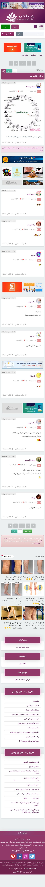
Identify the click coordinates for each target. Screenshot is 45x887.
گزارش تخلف (6, 142)
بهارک (33, 498)
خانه (41, 26)
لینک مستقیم (19, 142)
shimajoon (31, 194)
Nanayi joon (31, 86)
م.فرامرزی (32, 302)
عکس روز (25, 55)
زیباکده (41, 55)
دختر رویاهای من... (22, 647)
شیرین (33, 336)
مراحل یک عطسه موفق (22, 679)
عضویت (5, 26)
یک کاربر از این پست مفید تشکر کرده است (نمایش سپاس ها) (22, 149)
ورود (15, 26)
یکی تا (33, 376)
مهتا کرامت (31, 225)
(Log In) (37, 543)
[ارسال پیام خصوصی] (39, 91)
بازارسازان (17, 871)
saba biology (30, 460)
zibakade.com (30, 868)
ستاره (33, 255)
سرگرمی (33, 55)
